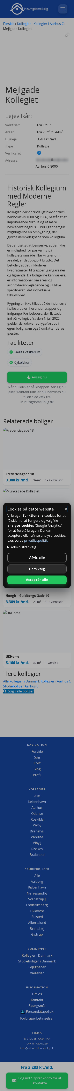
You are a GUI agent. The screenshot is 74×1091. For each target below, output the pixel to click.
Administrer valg (23, 547)
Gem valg (37, 569)
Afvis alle (37, 557)
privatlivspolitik (36, 540)
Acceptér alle (37, 579)
